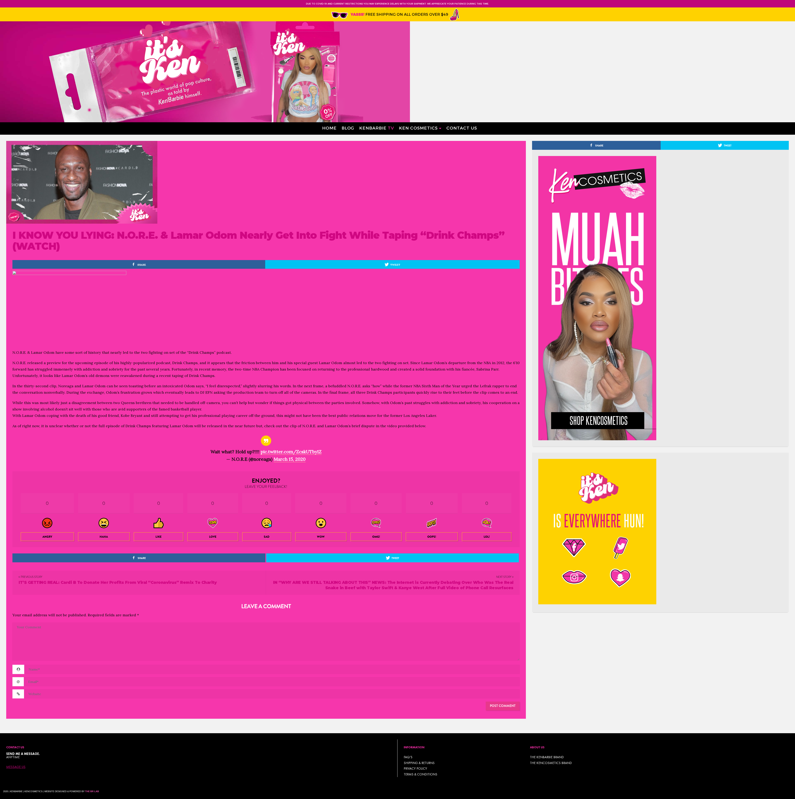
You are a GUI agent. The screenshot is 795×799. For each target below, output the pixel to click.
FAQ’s (408, 757)
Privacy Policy (415, 768)
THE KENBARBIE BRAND (547, 757)
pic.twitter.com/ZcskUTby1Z (291, 452)
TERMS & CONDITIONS (420, 774)
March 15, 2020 (290, 459)
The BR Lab (92, 791)
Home (329, 127)
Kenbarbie (376, 127)
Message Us (15, 767)
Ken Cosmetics (418, 127)
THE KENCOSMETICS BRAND (551, 763)
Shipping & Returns (419, 763)
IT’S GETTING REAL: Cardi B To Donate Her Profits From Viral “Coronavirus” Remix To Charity (118, 582)
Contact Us (461, 127)
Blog (348, 127)
